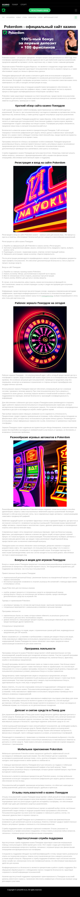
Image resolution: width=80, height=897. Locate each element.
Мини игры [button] (32, 17)
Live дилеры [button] (10, 17)
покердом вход (47, 296)
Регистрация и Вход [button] (39, 10)
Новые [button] (18, 17)
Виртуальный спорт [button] (51, 17)
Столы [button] (24, 17)
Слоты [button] (40, 17)
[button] (76, 17)
